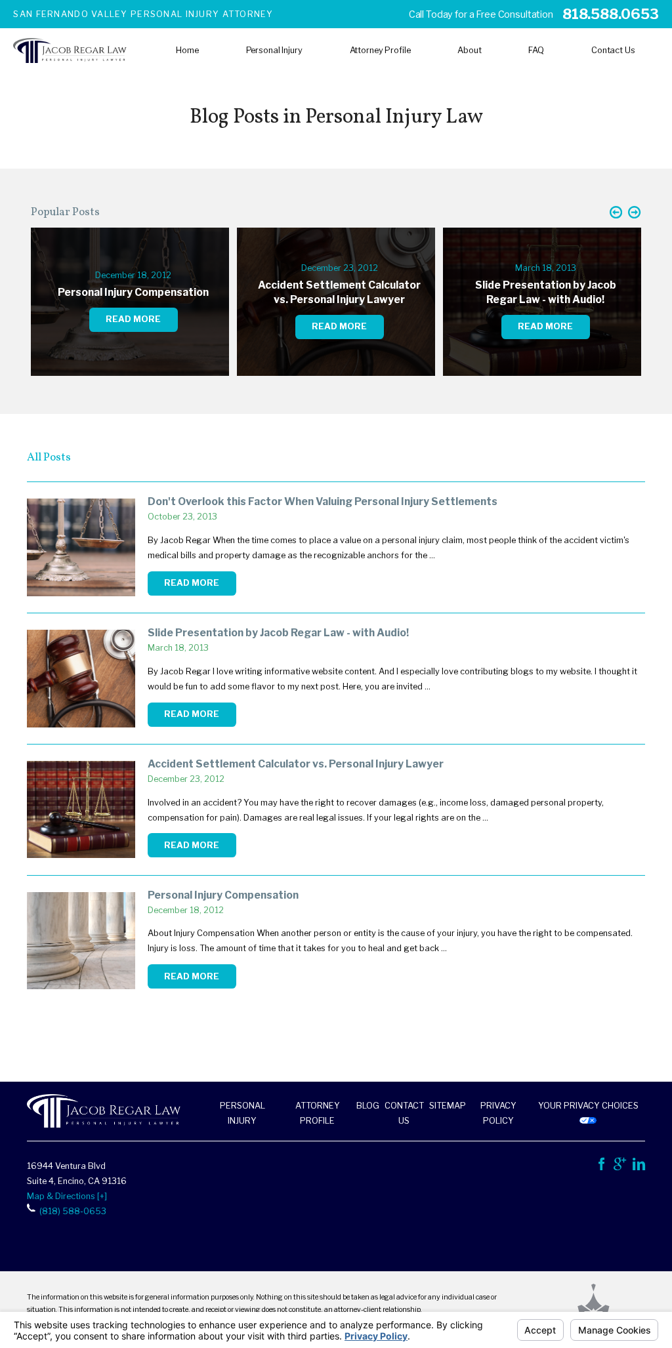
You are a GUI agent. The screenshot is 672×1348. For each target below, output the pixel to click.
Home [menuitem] (187, 50)
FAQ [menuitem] (536, 50)
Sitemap (447, 1106)
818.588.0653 (610, 14)
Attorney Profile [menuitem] (380, 50)
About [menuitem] (469, 50)
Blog (367, 1106)
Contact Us (404, 1113)
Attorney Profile (317, 1113)
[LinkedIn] (639, 1166)
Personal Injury (242, 1113)
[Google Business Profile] (620, 1166)
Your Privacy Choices (588, 1106)
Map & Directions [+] (67, 1196)
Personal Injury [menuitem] (274, 50)
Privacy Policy (498, 1113)
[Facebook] (601, 1166)
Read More (191, 583)
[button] (616, 212)
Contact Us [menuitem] (613, 50)
